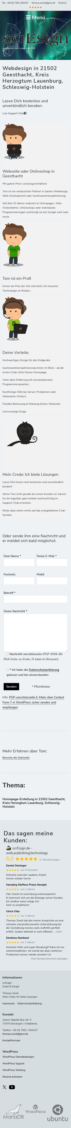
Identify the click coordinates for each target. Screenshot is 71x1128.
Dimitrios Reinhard (17, 938)
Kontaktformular (11, 1040)
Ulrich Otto (13, 911)
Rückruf (62, 2)
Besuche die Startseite (16, 757)
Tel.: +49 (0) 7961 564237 (15, 2)
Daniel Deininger (16, 865)
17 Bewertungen (49, 860)
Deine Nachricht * (15, 611)
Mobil (40, 574)
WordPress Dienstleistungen (18, 1056)
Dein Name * (12, 556)
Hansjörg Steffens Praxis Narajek (26, 884)
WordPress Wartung (13, 1070)
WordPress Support (13, 1063)
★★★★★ (35, 7)
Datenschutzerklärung (44, 670)
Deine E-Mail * (47, 556)
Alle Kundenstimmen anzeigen (49, 958)
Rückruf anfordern (12, 1076)
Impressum (8, 1003)
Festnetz (9, 574)
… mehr (57, 931)
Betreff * (9, 593)
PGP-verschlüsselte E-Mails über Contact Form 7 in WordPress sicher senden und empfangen (33, 702)
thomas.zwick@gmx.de (43, 2)
